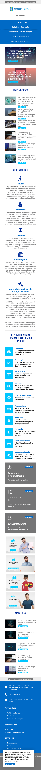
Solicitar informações (15, 716)
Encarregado (19, 2)
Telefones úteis (12, 746)
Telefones (9, 2)
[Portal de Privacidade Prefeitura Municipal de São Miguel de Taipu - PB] (20, 9)
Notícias (10, 729)
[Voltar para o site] (20, 600)
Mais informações (11, 761)
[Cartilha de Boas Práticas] (20, 582)
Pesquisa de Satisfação (15, 749)
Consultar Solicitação (15, 719)
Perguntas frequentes (15, 732)
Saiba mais (28, 466)
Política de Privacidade (15, 713)
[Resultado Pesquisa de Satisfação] (20, 544)
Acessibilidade (30, 2)
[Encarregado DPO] (20, 563)
